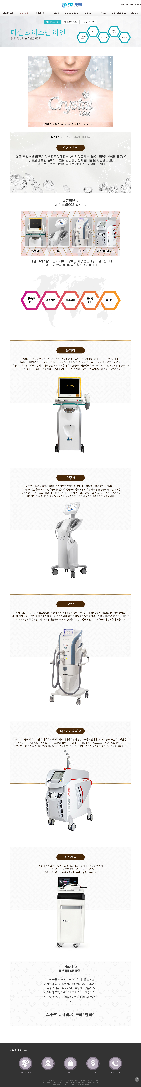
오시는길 (93, 1072)
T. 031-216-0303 (115, 1072)
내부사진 (70, 1072)
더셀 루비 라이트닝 (89, 22)
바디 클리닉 (87, 13)
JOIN (127, 4)
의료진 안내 (48, 1072)
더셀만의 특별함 (25, 1072)
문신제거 (103, 13)
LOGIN (122, 4)
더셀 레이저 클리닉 (71, 13)
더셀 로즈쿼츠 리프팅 (70, 22)
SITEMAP (132, 4)
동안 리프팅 (40, 13)
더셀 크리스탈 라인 (52, 22)
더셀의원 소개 (8, 13)
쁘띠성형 (56, 13)
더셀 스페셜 (24, 13)
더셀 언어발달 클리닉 (119, 13)
